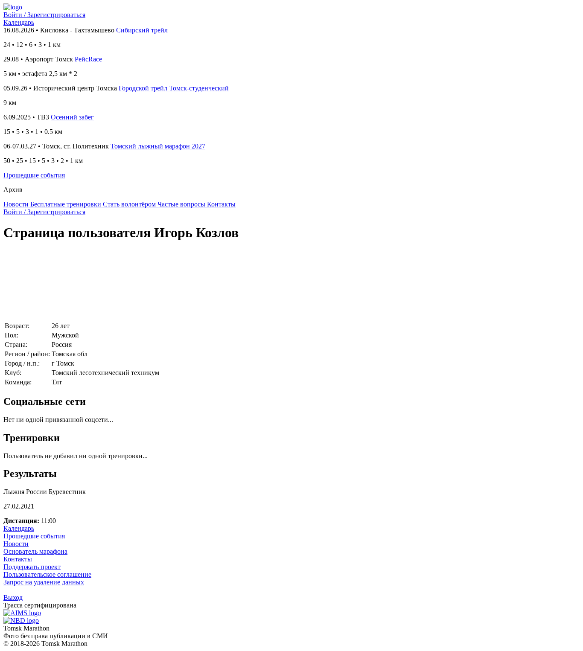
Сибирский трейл (142, 30)
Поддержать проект (32, 566)
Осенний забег (72, 117)
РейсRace (88, 59)
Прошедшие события (34, 175)
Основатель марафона (35, 551)
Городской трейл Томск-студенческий (174, 88)
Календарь (18, 22)
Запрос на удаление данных (43, 582)
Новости (16, 543)
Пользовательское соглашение (47, 574)
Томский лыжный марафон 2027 (158, 146)
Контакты (17, 559)
